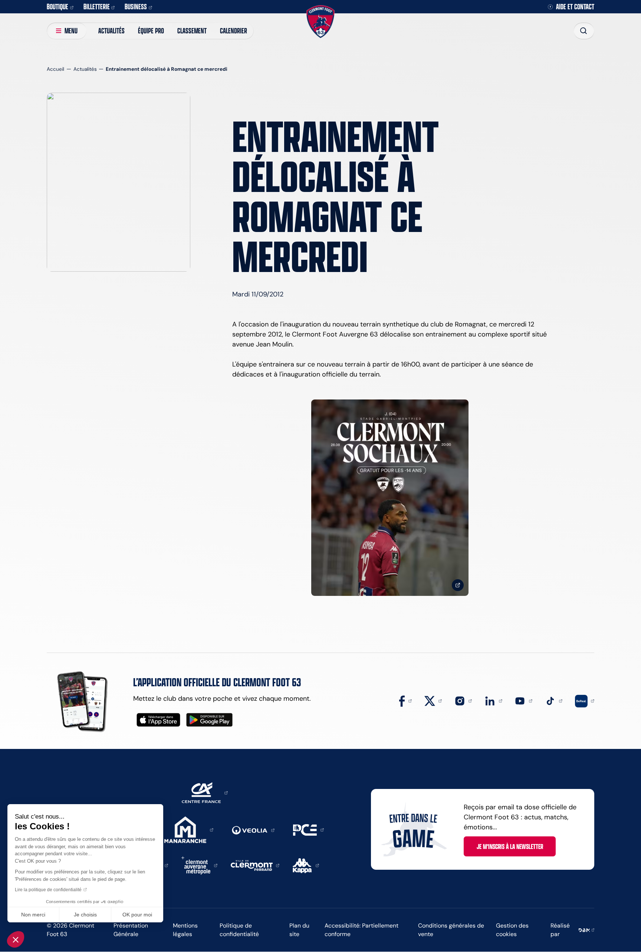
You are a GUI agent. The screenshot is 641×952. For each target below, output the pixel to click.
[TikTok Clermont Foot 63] (554, 700)
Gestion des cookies (512, 930)
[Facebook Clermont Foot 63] (405, 700)
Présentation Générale (131, 930)
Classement (192, 31)
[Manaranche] (188, 829)
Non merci (33, 915)
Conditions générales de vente (451, 930)
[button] (15, 939)
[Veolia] (253, 830)
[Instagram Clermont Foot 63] (463, 700)
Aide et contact (575, 7)
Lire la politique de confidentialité (48, 889)
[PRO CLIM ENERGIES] (308, 829)
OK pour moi (137, 915)
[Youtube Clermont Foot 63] (523, 700)
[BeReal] (584, 700)
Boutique (57, 6)
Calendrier (233, 31)
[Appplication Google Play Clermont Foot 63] (209, 720)
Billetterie (96, 6)
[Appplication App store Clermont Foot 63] (158, 720)
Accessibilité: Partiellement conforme (361, 930)
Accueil (55, 69)
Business (136, 6)
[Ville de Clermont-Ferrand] (255, 865)
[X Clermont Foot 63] (433, 700)
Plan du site (299, 930)
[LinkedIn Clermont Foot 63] (493, 700)
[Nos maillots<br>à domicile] (390, 497)
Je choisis (85, 915)
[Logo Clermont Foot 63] (320, 21)
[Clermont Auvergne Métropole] (199, 865)
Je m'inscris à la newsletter (510, 846)
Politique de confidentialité (239, 930)
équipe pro (151, 31)
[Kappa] (306, 865)
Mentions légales (185, 930)
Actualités (111, 31)
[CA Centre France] (205, 792)
